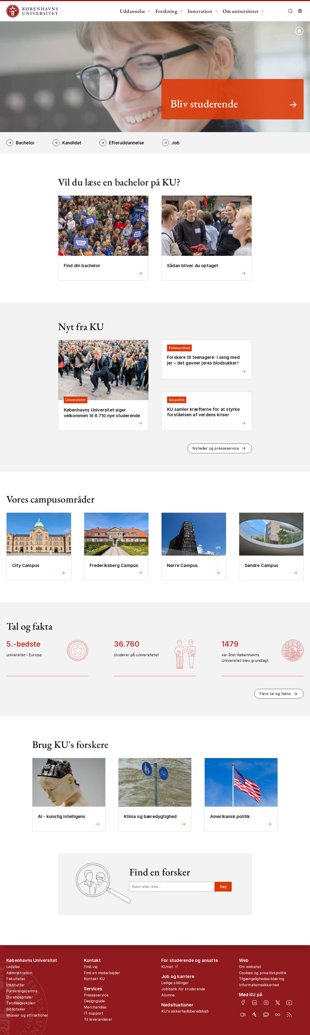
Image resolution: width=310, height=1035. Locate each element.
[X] (278, 1003)
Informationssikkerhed (259, 985)
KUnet (167, 966)
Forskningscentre (21, 991)
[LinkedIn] (254, 1003)
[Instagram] (266, 1003)
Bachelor (25, 142)
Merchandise (95, 1007)
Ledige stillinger (175, 983)
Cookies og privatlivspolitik (263, 973)
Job (176, 142)
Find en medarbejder (102, 973)
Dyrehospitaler (19, 997)
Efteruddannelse (126, 142)
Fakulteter (15, 978)
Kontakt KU (94, 978)
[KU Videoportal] (243, 1015)
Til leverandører (98, 1019)
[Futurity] (254, 1015)
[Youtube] (289, 1003)
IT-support (93, 1013)
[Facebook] (243, 1002)
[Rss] (289, 1015)
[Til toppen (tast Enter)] (293, 978)
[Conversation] (266, 1015)
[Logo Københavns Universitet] (33, 11)
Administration (19, 973)
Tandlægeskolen (20, 1003)
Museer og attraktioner (27, 1015)
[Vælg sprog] (300, 11)
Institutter (15, 985)
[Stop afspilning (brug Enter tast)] (299, 31)
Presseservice (96, 995)
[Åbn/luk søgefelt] (290, 11)
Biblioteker (15, 1009)
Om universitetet (240, 11)
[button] (219, 448)
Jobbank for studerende (183, 989)
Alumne (168, 995)
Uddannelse (132, 11)
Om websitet (250, 966)
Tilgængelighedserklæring (261, 978)
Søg (223, 886)
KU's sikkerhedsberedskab (185, 1011)
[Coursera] (278, 1015)
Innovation (200, 11)
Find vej (91, 966)
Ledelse (13, 966)
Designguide (94, 1001)
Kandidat (71, 142)
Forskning (166, 11)
